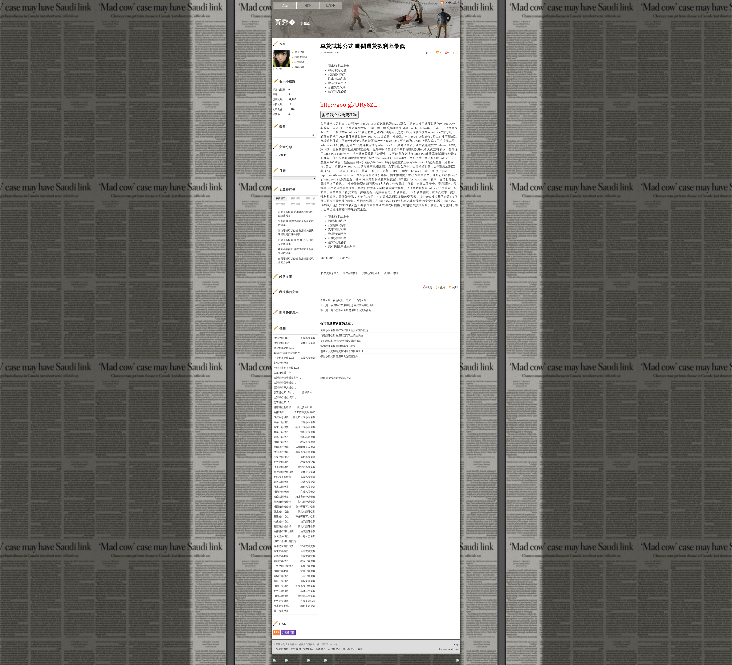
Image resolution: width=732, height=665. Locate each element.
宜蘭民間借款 (307, 491)
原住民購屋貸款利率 (342, 246)
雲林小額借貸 (307, 342)
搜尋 (313, 135)
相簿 (308, 5)
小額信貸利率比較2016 (286, 367)
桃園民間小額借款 (305, 427)
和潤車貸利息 (337, 70)
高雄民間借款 (281, 481)
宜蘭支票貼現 (307, 600)
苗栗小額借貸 (281, 457)
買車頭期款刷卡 (338, 65)
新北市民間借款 (306, 466)
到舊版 (305, 23)
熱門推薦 (310, 204)
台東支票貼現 (281, 605)
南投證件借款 (281, 521)
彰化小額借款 (281, 362)
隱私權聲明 (349, 649)
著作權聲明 (334, 649)
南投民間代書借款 (284, 566)
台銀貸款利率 (337, 87)
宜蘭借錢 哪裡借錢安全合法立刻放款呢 (296, 223)
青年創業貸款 (350, 273)
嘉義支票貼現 (281, 556)
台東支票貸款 (281, 551)
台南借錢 (279, 412)
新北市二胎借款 (306, 595)
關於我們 (296, 649)
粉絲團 (280, 662)
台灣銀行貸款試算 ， (285, 397)
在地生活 (338, 300)
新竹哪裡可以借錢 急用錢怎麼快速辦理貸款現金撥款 (296, 232)
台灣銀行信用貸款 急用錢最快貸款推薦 (352, 305)
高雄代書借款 (307, 566)
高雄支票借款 (281, 561)
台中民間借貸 (281, 342)
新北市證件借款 (306, 526)
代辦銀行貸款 (337, 74)
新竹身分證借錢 (306, 536)
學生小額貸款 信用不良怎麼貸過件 (339, 356)
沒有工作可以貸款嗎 (285, 541)
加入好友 (299, 52)
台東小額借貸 (281, 427)
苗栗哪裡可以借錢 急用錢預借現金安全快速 (296, 260)
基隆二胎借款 (307, 590)
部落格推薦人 (289, 312)
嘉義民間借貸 (307, 476)
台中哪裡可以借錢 (305, 506)
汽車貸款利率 (337, 78)
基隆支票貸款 (307, 556)
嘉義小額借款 (281, 437)
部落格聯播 (288, 632)
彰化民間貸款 (307, 486)
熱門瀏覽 (280, 204)
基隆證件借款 (281, 516)
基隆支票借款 (281, 581)
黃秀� (285, 22)
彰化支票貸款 (307, 605)
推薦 (429, 287)
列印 (455, 287)
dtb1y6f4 (277, 69)
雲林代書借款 (281, 610)
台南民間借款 (281, 496)
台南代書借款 (307, 576)
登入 (433, 662)
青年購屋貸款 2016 (304, 412)
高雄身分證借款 (282, 501)
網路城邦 (450, 662)
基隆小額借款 (307, 422)
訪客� (330, 5)
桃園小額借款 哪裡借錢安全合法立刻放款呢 (296, 251)
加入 (440, 662)
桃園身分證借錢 (282, 506)
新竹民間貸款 (281, 462)
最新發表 (280, 198)
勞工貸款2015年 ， (284, 392)
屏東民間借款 (307, 338)
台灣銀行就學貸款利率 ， (288, 377)
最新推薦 (310, 198)
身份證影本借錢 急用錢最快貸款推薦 (351, 310)
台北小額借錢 (281, 338)
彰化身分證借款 (306, 501)
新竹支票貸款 (281, 600)
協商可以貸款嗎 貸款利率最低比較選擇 (341, 351)
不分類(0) (281, 155)
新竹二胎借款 (281, 590)
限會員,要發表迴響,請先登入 (335, 377)
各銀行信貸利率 (282, 372)
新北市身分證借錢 (305, 496)
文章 (285, 5)
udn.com (454, 649)
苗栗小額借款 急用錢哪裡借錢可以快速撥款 (296, 213)
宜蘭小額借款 (281, 422)
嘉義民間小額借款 (305, 452)
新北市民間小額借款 (304, 417)
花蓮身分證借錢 (282, 526)
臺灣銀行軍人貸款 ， (285, 387)
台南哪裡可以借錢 (284, 531)
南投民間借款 (307, 432)
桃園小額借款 (281, 442)
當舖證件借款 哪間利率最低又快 (338, 346)
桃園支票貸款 (281, 585)
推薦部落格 (301, 57)
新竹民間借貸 (307, 457)
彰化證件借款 (281, 536)
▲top (455, 644)
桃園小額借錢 (281, 491)
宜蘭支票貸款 (307, 546)
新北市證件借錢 (306, 511)
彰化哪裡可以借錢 (305, 516)
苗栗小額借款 (281, 432)
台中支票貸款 (307, 551)
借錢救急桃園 (281, 417)
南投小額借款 (307, 437)
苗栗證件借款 (307, 521)
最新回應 (295, 198)
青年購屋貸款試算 (284, 546)
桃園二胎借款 (281, 595)
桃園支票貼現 (281, 571)
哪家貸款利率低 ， (284, 407)
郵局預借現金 (337, 83)
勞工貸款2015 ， (283, 402)
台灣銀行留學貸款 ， (285, 382)
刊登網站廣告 (281, 649)
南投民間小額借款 (284, 471)
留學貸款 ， (308, 392)
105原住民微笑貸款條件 (287, 352)
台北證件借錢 (281, 452)
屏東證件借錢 (281, 511)
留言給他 (299, 67)
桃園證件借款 (307, 531)
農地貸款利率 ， (306, 407)
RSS (276, 632)
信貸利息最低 (337, 91)
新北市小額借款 (282, 476)
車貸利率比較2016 (284, 347)
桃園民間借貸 (307, 442)
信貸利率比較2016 (284, 357)
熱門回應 (295, 204)
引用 (442, 287)
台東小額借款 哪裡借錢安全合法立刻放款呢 (344, 330)
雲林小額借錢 (307, 471)
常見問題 (308, 649)
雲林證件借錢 (281, 447)
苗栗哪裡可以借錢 (305, 447)
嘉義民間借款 (307, 357)
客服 (360, 649)
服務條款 (321, 649)
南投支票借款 (307, 581)
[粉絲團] (274, 660)
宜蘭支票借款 (281, 576)
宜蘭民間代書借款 (305, 585)
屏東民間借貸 (281, 486)
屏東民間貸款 (281, 466)
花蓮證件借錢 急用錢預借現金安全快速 (341, 335)
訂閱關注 (299, 62)
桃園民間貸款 (307, 462)
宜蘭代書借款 (307, 571)
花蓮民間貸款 (307, 481)
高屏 (348, 300)
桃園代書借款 (307, 561)
